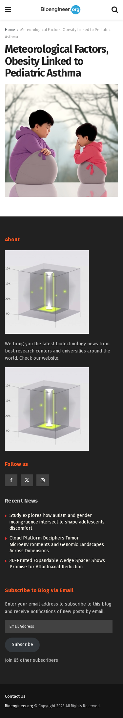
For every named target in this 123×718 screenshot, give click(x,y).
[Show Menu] (8, 10)
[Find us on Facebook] (11, 480)
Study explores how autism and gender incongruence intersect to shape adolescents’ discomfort (58, 522)
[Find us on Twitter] (27, 480)
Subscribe (22, 644)
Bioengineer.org (19, 706)
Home (10, 29)
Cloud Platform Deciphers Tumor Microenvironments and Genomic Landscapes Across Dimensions (57, 544)
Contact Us (15, 696)
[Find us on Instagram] (42, 480)
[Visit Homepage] (61, 10)
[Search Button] (115, 10)
